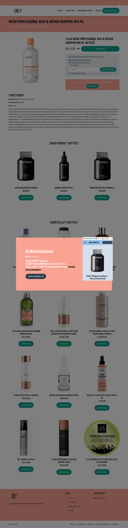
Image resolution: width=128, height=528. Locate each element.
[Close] (17, 239)
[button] (36, 276)
